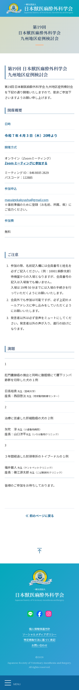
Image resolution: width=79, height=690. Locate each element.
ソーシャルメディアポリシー (39, 634)
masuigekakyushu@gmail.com (26, 200)
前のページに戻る (41, 516)
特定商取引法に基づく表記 (39, 640)
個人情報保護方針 (39, 629)
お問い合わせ (39, 645)
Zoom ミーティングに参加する (26, 163)
